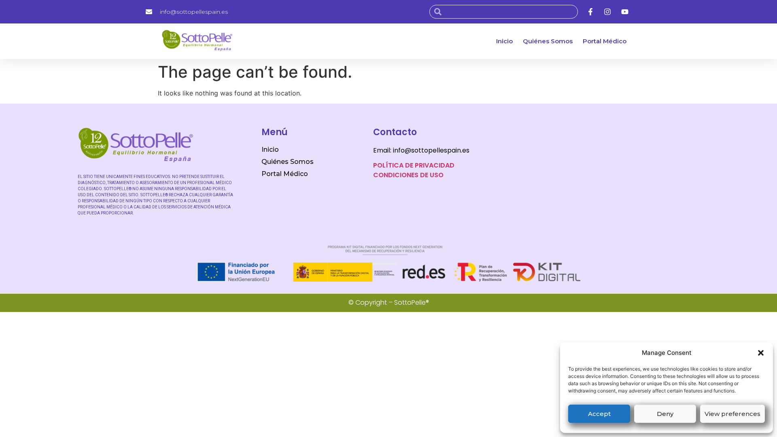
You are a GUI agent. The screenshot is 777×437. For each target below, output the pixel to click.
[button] (761, 353)
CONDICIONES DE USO (408, 175)
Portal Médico (604, 41)
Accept (599, 414)
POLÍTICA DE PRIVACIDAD (413, 165)
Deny (665, 414)
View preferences (732, 414)
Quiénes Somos (548, 41)
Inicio (504, 41)
